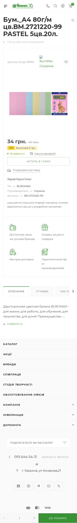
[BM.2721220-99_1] (38, 104)
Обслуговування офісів (23, 394)
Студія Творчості (17, 384)
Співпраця (12, 374)
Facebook (18, 486)
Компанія (11, 404)
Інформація (13, 414)
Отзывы (42, 291)
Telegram (38, 486)
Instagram (28, 486)
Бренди (9, 364)
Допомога (12, 425)
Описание (16, 291)
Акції (7, 354)
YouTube (48, 486)
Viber (58, 486)
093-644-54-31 (25, 457)
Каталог (10, 344)
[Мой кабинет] (63, 6)
